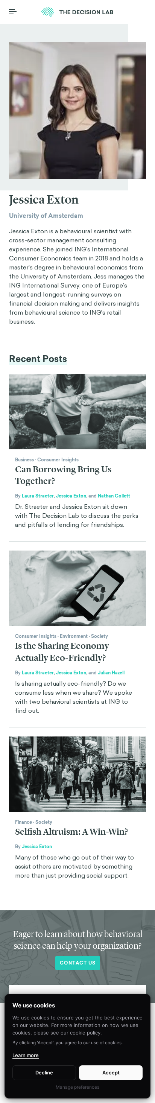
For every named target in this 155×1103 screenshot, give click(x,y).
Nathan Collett (114, 496)
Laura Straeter (38, 496)
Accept (111, 1073)
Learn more (25, 1055)
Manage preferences (77, 1087)
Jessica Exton (71, 496)
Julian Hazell (111, 672)
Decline (44, 1073)
